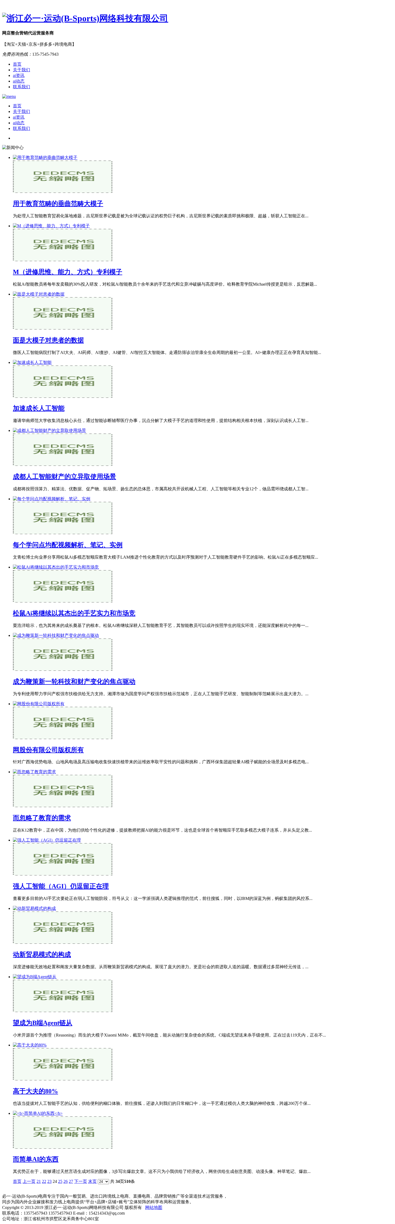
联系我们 (21, 86)
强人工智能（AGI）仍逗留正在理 (61, 886)
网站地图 (153, 1207)
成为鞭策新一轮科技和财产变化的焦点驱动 (74, 681)
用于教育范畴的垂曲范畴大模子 (58, 203)
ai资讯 (18, 75)
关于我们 (21, 70)
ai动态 (18, 81)
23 (49, 1181)
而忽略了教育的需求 (42, 817)
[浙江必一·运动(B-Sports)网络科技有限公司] (197, 18)
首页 (17, 64)
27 (71, 1181)
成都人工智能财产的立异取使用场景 (64, 476)
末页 (92, 1181)
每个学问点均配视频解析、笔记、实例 (68, 544)
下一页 (80, 1181)
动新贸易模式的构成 (42, 954)
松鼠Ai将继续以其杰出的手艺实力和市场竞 (74, 613)
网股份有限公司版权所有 (48, 749)
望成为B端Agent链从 (42, 1022)
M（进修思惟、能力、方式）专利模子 (67, 271)
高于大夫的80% (35, 1091)
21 (39, 1181)
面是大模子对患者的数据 (48, 340)
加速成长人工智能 (38, 408)
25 (60, 1181)
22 (44, 1181)
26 (65, 1181)
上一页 (29, 1181)
